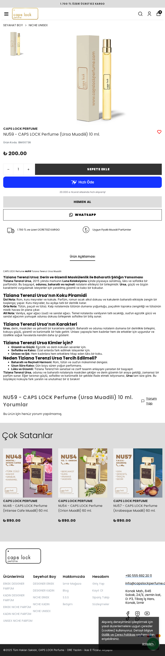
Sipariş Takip (100, 597)
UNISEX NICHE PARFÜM (17, 621)
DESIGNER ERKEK (43, 584)
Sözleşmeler (100, 604)
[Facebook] (127, 613)
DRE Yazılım (74, 650)
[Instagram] (137, 613)
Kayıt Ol (97, 590)
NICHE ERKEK (41, 597)
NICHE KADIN (41, 604)
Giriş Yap (98, 584)
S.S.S (66, 597)
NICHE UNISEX (38, 25)
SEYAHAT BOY (13, 25)
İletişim (68, 604)
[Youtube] (147, 613)
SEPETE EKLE (98, 169)
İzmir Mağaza (72, 584)
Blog (66, 590)
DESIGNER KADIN (43, 590)
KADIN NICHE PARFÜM (17, 614)
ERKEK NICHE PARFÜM (17, 607)
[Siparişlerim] (149, 13)
